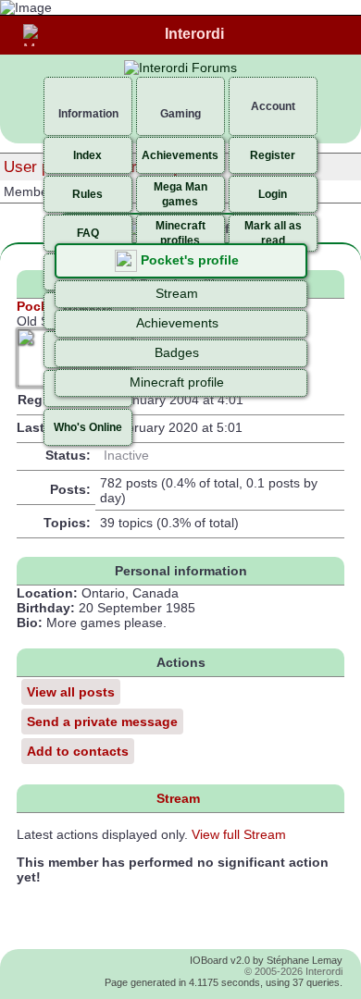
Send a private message (102, 721)
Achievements (177, 322)
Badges (177, 352)
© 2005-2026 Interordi (293, 971)
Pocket (38, 306)
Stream (177, 293)
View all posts (71, 691)
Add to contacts (78, 751)
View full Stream (239, 834)
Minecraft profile (177, 382)
